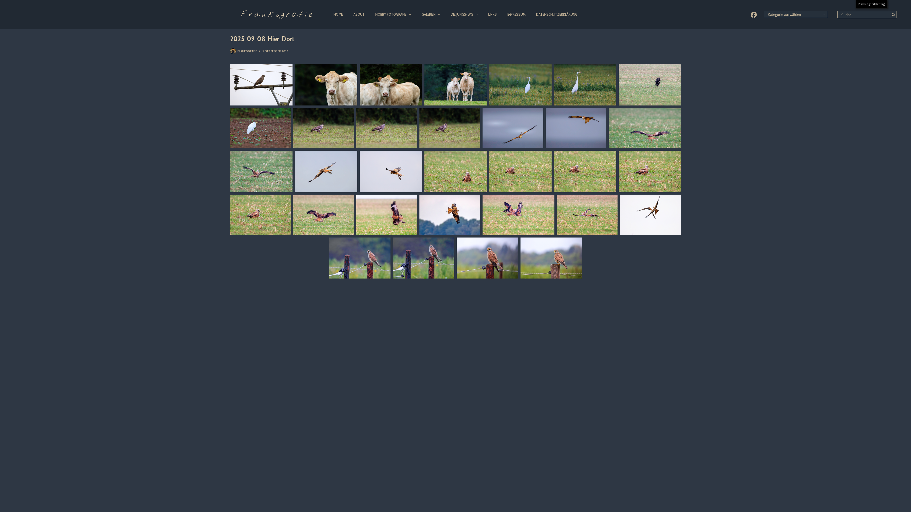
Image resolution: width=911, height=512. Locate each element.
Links (492, 14)
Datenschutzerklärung (556, 14)
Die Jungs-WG (462, 14)
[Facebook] (754, 15)
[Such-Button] (893, 14)
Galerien (429, 14)
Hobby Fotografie (390, 14)
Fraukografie (277, 14)
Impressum (516, 14)
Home (338, 14)
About (359, 14)
